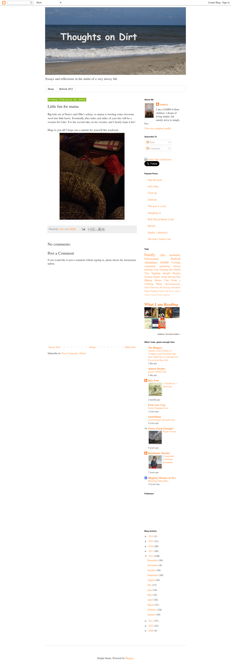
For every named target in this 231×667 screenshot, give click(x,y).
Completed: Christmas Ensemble (169, 459)
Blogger (129, 658)
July (149, 585)
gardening (165, 266)
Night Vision (169, 431)
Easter (164, 276)
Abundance (151, 262)
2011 (151, 621)
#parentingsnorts (172, 283)
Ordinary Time (157, 291)
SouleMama (154, 417)
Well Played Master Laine (161, 219)
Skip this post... (156, 180)
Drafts (157, 276)
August (151, 580)
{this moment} (170, 255)
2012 (151, 556)
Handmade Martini (158, 453)
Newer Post (54, 347)
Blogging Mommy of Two (162, 478)
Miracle (151, 225)
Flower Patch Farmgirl (160, 428)
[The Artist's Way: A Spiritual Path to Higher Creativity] (170, 317)
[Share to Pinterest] (103, 229)
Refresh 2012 (66, 89)
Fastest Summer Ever (158, 408)
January (151, 614)
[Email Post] (83, 229)
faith (160, 294)
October (151, 570)
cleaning (164, 269)
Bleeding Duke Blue (158, 480)
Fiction (172, 291)
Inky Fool (153, 380)
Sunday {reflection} (158, 232)
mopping (166, 294)
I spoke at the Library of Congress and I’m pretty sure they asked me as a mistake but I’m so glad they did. (163, 355)
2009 (151, 630)
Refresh (175, 259)
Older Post (130, 347)
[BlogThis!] (93, 229)
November (153, 565)
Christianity (151, 259)
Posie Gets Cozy (156, 405)
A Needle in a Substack (170, 385)
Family (149, 254)
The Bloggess (155, 348)
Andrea (164, 104)
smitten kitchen (156, 368)
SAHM (164, 262)
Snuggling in (154, 212)
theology (148, 269)
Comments (154, 148)
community (150, 266)
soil (166, 291)
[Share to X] (96, 229)
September (153, 575)
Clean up (152, 193)
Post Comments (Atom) (74, 353)
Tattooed (152, 199)
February (152, 609)
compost (153, 294)
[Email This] (89, 229)
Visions (175, 262)
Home (51, 89)
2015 (151, 541)
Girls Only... (154, 186)
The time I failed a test (159, 239)
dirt (170, 269)
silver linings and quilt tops (161, 419)
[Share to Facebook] (100, 229)
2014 (151, 546)
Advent (176, 266)
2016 (151, 536)
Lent (156, 269)
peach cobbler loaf (157, 371)
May (150, 594)
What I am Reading (161, 304)
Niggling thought (161, 273)
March (151, 604)
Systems (148, 276)
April (150, 599)
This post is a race (157, 206)
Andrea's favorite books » (168, 334)
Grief (146, 287)
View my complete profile (157, 128)
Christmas (154, 287)
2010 (151, 625)
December (152, 560)
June (150, 590)
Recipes (176, 273)
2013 (151, 551)
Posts (152, 142)
